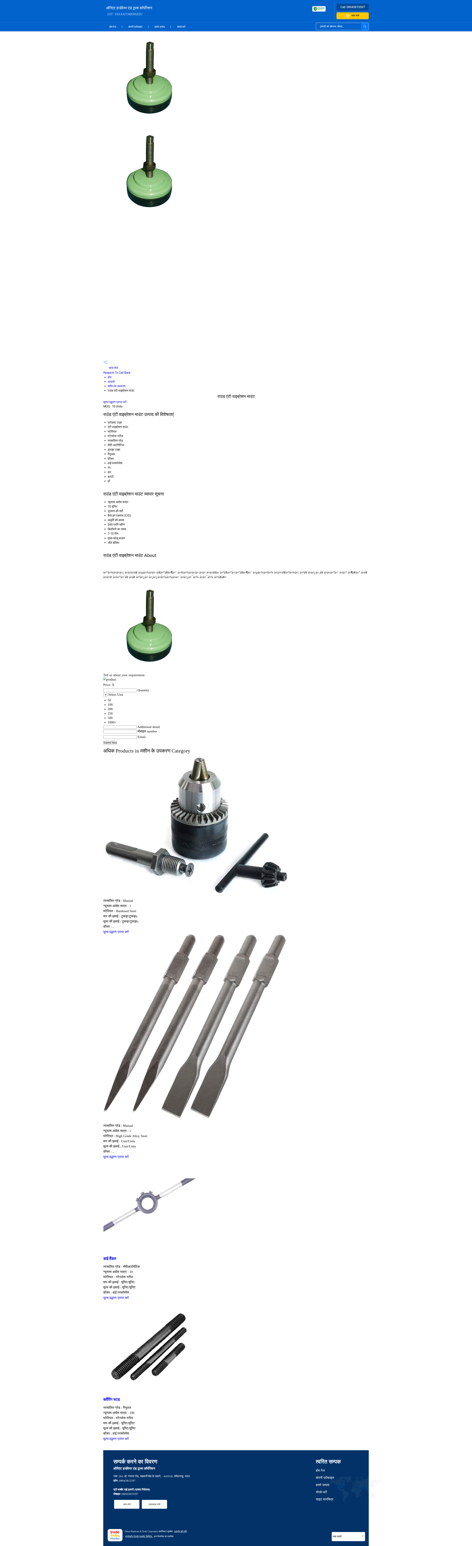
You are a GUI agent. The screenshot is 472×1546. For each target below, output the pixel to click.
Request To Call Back (117, 372)
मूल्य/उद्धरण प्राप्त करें (114, 402)
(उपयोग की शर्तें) (180, 1531)
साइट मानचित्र (324, 1499)
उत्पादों (111, 381)
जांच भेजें (355, 15)
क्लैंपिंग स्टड (111, 1399)
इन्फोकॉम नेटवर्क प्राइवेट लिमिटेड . (139, 1536)
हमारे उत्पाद (160, 26)
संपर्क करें (181, 26)
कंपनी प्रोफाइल (135, 26)
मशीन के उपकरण (117, 386)
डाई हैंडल (109, 1258)
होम (109, 377)
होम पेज (112, 26)
